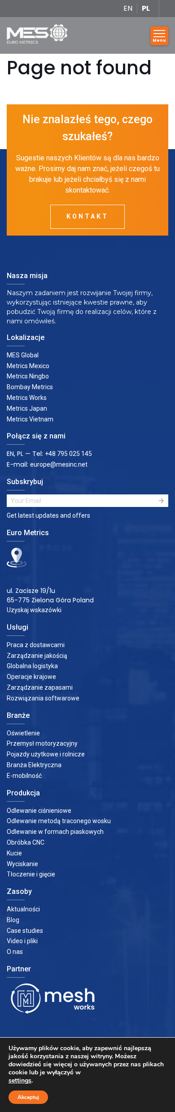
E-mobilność (24, 775)
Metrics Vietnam (30, 419)
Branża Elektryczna (34, 765)
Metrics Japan (27, 408)
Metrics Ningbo (28, 376)
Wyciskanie (22, 863)
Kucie (14, 853)
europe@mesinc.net (59, 464)
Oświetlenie (23, 733)
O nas (15, 951)
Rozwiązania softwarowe (43, 698)
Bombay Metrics (30, 387)
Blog (13, 919)
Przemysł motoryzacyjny (42, 743)
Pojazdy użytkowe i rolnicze (46, 754)
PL (146, 8)
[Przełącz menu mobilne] (159, 35)
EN (127, 8)
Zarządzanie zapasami (40, 687)
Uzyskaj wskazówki (34, 610)
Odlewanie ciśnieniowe (39, 810)
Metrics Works (27, 397)
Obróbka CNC (25, 842)
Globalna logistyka (32, 666)
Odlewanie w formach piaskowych (55, 831)
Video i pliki (22, 941)
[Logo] (40, 35)
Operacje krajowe (31, 676)
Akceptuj (28, 1097)
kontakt (87, 216)
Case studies (25, 930)
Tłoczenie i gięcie (31, 874)
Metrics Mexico (28, 365)
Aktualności (23, 909)
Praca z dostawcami (36, 644)
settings (20, 1081)
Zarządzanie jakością (37, 655)
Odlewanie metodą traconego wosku (59, 820)
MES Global (23, 355)
